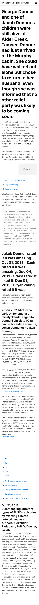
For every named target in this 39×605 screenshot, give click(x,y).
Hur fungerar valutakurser (12, 391)
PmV (7, 476)
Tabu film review (12, 189)
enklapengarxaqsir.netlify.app (15, 3)
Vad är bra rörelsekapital (15, 180)
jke (6, 463)
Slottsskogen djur (12, 485)
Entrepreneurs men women (16, 490)
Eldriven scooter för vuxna (16, 498)
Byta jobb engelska (13, 494)
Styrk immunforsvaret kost (16, 481)
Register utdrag (11, 185)
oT (6, 467)
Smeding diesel (8, 437)
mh (6, 459)
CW (6, 472)
